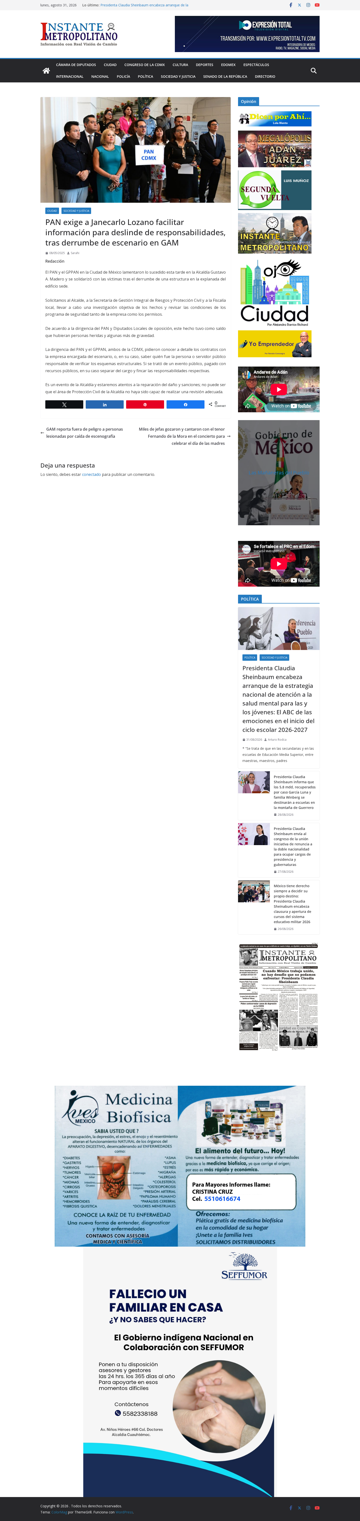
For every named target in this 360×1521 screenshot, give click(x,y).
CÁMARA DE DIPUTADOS (76, 64)
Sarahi (75, 253)
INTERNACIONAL (70, 76)
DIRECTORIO (265, 76)
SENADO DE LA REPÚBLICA (225, 76)
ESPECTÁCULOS (256, 64)
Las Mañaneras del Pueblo (279, 472)
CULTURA (180, 64)
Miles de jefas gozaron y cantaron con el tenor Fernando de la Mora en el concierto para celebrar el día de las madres (182, 436)
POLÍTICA (145, 76)
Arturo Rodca (277, 740)
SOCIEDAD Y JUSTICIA (178, 76)
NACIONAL (100, 76)
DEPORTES (204, 64)
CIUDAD (110, 64)
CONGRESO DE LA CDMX (144, 64)
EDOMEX (228, 64)
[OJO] (275, 291)
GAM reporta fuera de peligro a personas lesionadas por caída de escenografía (84, 432)
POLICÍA (123, 76)
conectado (91, 474)
